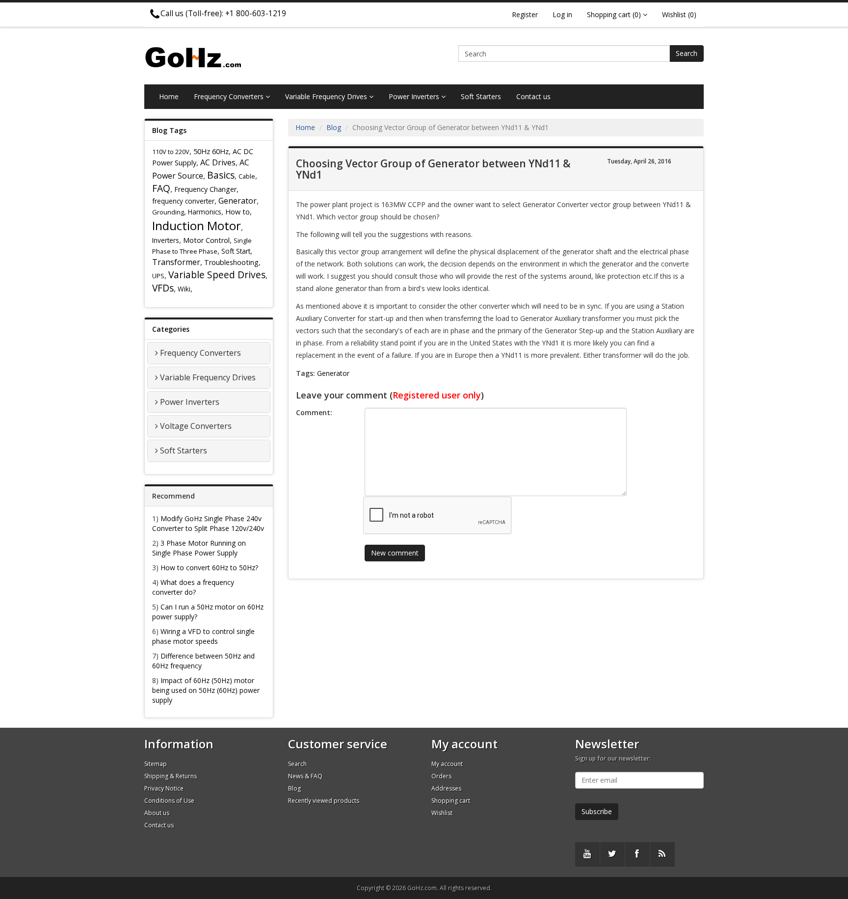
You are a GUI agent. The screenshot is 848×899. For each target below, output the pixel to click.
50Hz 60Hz (211, 151)
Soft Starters (481, 96)
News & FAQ (305, 776)
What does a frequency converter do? (193, 587)
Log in (562, 14)
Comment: (314, 412)
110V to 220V (170, 151)
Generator (237, 200)
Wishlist (441, 813)
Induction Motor (196, 225)
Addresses (446, 788)
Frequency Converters (229, 96)
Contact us (533, 96)
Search (686, 53)
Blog (333, 127)
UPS (158, 275)
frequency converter (183, 201)
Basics (221, 175)
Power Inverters (415, 96)
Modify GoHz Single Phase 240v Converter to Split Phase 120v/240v (208, 523)
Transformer (176, 262)
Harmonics (204, 211)
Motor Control (206, 240)
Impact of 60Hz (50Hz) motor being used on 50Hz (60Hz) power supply (206, 690)
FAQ (161, 188)
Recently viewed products (323, 800)
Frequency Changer (205, 189)
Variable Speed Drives (216, 274)
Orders (441, 776)
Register (525, 14)
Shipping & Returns (170, 776)
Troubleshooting (231, 262)
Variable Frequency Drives (327, 96)
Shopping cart (450, 800)
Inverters (165, 240)
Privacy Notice (164, 788)
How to (237, 211)
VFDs (163, 287)
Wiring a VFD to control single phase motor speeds (203, 636)
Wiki (184, 288)
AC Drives (218, 162)
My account (447, 764)
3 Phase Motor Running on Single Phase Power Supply (199, 547)
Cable (246, 176)
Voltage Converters (196, 426)
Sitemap (155, 764)
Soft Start (235, 251)
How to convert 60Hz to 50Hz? (209, 567)
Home (169, 96)
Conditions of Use (169, 800)
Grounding (168, 212)
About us (156, 813)
